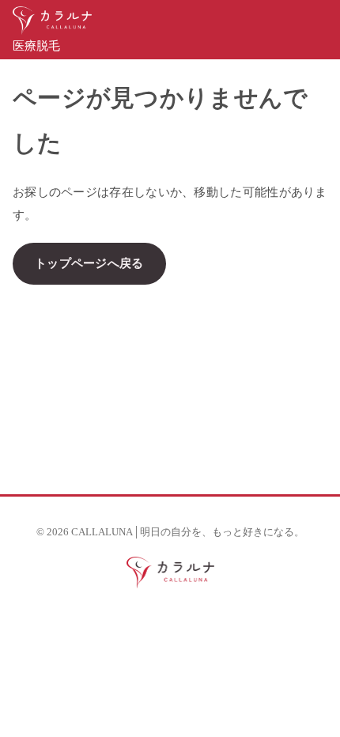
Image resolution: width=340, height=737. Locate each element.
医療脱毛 (36, 46)
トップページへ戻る (89, 263)
